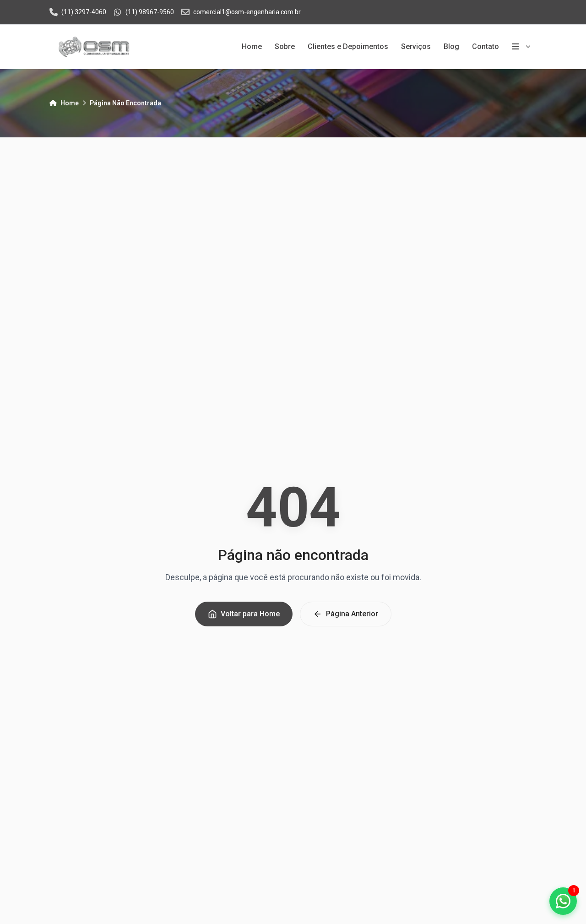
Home (252, 46)
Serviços (416, 46)
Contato (485, 46)
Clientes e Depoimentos (348, 46)
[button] (563, 901)
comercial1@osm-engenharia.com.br (247, 12)
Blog (451, 46)
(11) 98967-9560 (149, 12)
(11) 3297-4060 (83, 12)
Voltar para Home (250, 613)
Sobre (285, 46)
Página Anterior (352, 613)
